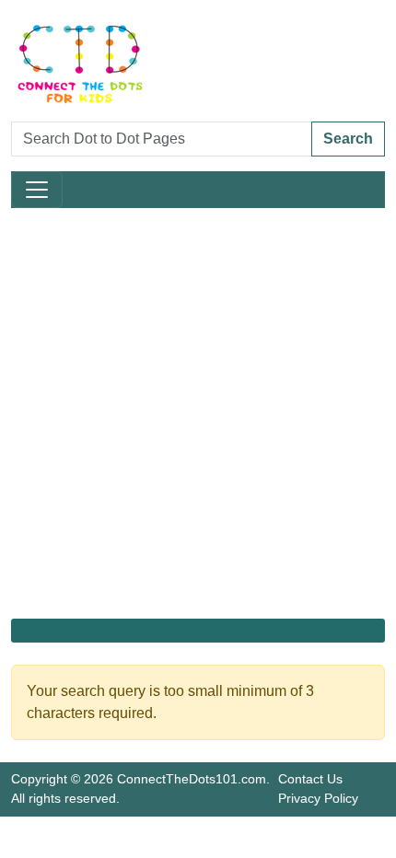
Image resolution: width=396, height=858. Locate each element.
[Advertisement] (198, 413)
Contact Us (310, 778)
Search (348, 138)
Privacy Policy (318, 798)
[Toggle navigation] (37, 189)
